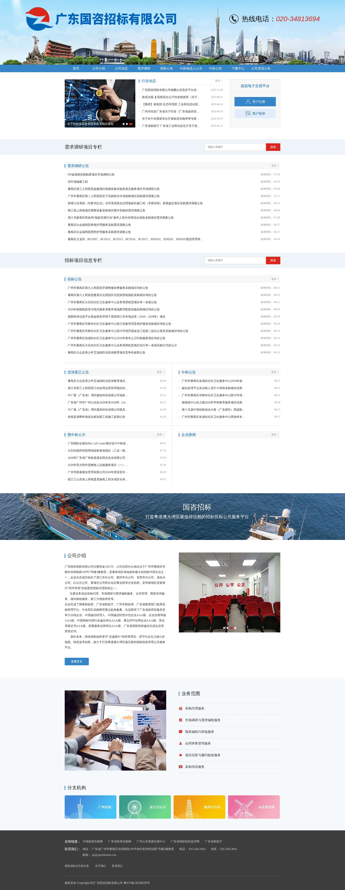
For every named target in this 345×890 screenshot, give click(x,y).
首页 (76, 68)
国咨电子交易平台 (255, 86)
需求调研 (143, 68)
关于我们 (100, 865)
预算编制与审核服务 (199, 732)
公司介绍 (98, 68)
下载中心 (238, 68)
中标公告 (215, 68)
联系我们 (117, 865)
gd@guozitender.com (104, 854)
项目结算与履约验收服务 (203, 755)
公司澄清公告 (261, 68)
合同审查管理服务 (198, 743)
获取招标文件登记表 (77, 865)
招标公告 (166, 68)
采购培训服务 (194, 767)
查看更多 (76, 661)
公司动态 (121, 68)
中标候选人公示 (191, 68)
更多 (217, 80)
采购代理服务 (194, 708)
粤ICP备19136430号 (136, 882)
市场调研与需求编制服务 (203, 720)
